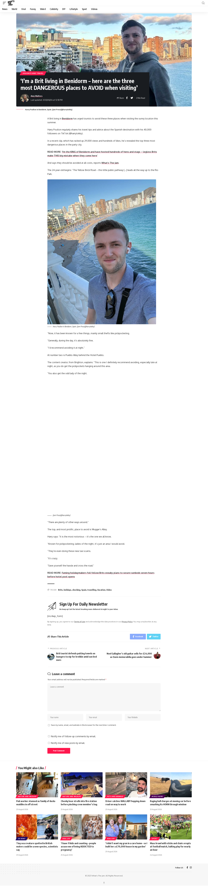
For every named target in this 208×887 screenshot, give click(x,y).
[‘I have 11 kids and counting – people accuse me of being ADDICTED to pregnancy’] (82, 826)
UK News (21, 838)
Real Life (66, 838)
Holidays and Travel (33, 73)
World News (157, 796)
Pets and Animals (115, 796)
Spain (83, 590)
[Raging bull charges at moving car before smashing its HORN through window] (171, 784)
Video (109, 590)
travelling (91, 590)
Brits (60, 590)
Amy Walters (36, 96)
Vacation (101, 590)
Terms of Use (79, 621)
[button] (5, 3)
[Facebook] (187, 868)
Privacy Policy (127, 621)
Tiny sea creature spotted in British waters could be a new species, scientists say (37, 846)
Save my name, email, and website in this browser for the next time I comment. (83, 725)
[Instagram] (191, 868)
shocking (76, 590)
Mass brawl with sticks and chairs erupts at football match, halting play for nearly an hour (170, 846)
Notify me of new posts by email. (68, 743)
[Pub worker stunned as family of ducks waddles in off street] (37, 784)
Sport (155, 838)
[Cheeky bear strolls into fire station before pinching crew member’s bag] (82, 784)
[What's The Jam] (13, 3)
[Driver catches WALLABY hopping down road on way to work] (126, 784)
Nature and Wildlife (27, 796)
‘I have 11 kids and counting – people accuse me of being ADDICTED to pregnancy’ (78, 846)
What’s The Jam (110, 162)
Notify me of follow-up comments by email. (73, 736)
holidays (67, 590)
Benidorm (67, 118)
